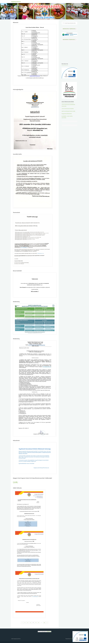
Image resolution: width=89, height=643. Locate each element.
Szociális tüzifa (17, 154)
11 (44, 622)
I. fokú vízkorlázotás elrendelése (68, 108)
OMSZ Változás (17, 488)
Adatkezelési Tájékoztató (69, 28)
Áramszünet (16, 212)
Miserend (15, 22)
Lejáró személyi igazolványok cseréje (68, 111)
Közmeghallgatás (18, 89)
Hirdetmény (16, 301)
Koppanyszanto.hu (16, 1)
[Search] (63, 23)
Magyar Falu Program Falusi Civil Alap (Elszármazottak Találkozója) (32, 478)
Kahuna (71, 638)
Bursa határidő (17, 271)
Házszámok (16, 440)
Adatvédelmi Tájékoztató (69, 39)
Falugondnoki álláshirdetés (67, 113)
